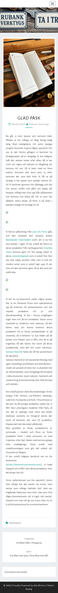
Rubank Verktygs (39, 124)
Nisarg (29, 589)
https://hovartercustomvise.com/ (24, 464)
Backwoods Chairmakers (18, 239)
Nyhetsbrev (15, 522)
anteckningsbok (20, 255)
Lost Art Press (39, 231)
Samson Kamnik (14, 351)
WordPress (39, 585)
